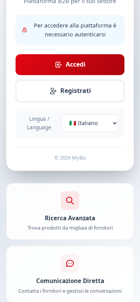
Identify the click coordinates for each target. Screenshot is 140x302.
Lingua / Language (39, 123)
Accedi (76, 64)
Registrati (75, 90)
